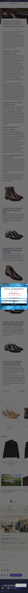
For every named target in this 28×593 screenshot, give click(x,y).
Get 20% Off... (14, 304)
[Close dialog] (27, 284)
